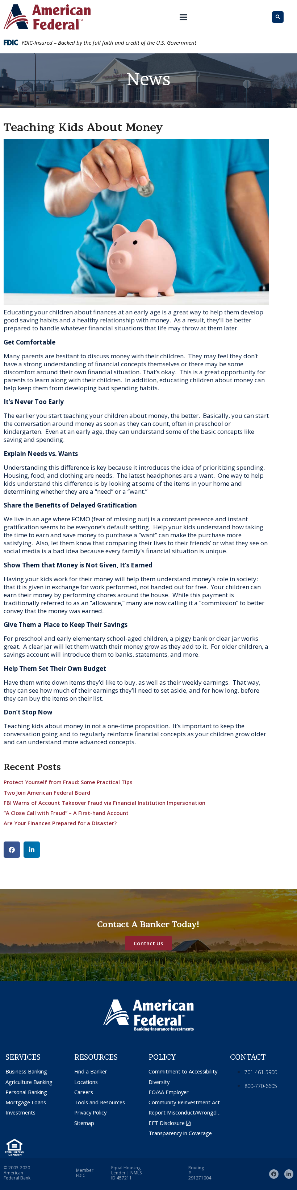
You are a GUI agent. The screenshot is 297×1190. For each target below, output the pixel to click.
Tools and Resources (99, 1102)
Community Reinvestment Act (184, 1102)
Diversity (159, 1082)
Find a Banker (90, 1071)
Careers (83, 1092)
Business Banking (26, 1071)
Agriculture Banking (29, 1082)
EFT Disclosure (166, 1123)
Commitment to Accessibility (182, 1071)
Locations (86, 1082)
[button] (12, 849)
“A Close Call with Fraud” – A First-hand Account (66, 812)
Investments (20, 1112)
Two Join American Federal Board (47, 792)
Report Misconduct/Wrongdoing (185, 1112)
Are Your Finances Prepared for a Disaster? (60, 823)
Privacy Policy (90, 1112)
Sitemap (84, 1123)
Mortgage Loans (25, 1102)
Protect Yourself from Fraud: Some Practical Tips (68, 782)
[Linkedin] (288, 1173)
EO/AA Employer (168, 1092)
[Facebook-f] (273, 1173)
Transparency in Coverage (180, 1133)
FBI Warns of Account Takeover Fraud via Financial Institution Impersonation (104, 802)
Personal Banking (26, 1092)
